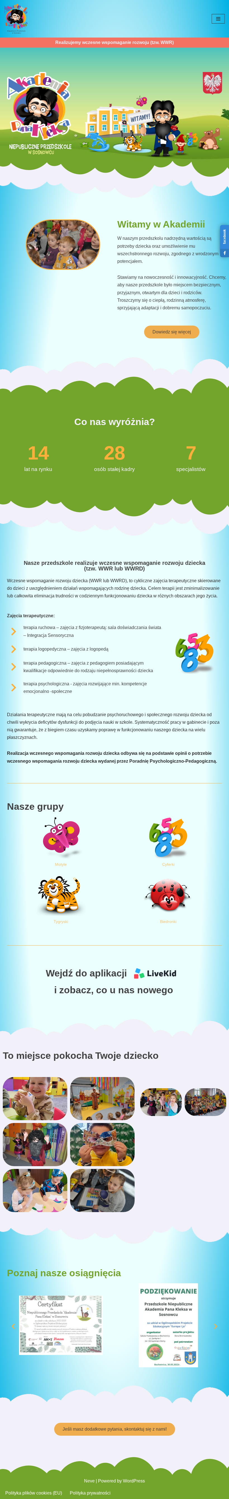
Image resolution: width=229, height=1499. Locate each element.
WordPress (134, 1481)
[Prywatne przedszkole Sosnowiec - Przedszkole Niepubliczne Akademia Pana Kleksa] (16, 19)
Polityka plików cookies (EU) (33, 1493)
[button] (13, 1326)
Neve (89, 1481)
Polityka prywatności (90, 1493)
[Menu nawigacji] (218, 19)
